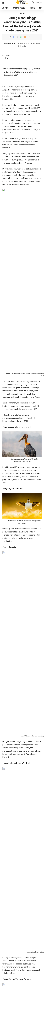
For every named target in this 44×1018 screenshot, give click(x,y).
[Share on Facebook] (13, 37)
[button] (4, 3)
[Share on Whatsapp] (21, 37)
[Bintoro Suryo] (22, 2)
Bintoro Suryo (10, 43)
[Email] (25, 37)
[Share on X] (17, 37)
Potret (22, 13)
